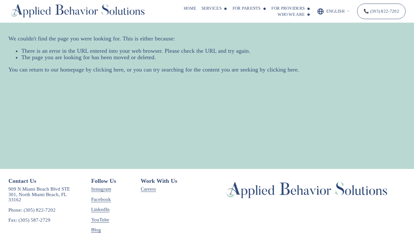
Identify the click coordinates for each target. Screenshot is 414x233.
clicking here (108, 69)
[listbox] (333, 11)
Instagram (101, 189)
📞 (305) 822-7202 (381, 11)
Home (190, 8)
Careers (148, 189)
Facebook (101, 199)
